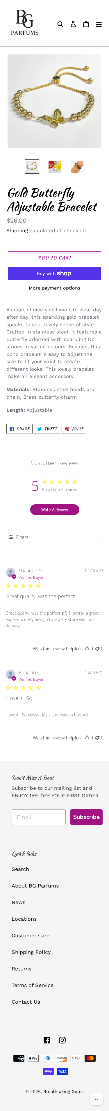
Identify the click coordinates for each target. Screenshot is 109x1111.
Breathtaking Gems (63, 1091)
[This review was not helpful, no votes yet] (97, 648)
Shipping (17, 230)
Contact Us (26, 1002)
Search (20, 869)
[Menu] (98, 23)
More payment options (54, 288)
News (18, 902)
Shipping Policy (31, 952)
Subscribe (86, 817)
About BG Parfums (35, 886)
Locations (24, 919)
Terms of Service (32, 985)
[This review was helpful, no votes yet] (87, 648)
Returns (21, 969)
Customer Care (30, 935)
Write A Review (54, 509)
